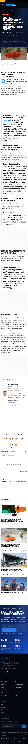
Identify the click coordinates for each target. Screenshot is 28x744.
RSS (19, 741)
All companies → (5, 695)
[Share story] (7, 64)
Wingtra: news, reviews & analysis (19, 481)
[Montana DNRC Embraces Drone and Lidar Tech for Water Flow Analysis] (14, 584)
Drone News (18, 679)
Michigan (10, 379)
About (2, 704)
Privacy (3, 741)
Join (24, 726)
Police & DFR (18, 687)
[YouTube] (11, 672)
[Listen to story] (11, 64)
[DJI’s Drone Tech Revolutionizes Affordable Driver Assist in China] (14, 560)
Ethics (2, 712)
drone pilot (20, 115)
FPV (16, 692)
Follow (14, 405)
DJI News (17, 681)
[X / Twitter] (3, 672)
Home (3, 10)
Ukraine (17, 690)
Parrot (2, 687)
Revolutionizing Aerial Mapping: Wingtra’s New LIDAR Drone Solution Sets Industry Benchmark (12, 520)
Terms (8, 741)
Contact (3, 707)
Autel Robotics (4, 681)
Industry (17, 698)
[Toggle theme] (25, 5)
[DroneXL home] (11, 5)
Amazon (3, 690)
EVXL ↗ (3, 715)
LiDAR (3, 379)
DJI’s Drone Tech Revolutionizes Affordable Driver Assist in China (11, 569)
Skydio (2, 684)
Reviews (17, 695)
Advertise (3, 709)
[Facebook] (7, 672)
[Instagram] (16, 672)
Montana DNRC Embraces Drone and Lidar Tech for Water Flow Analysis (12, 593)
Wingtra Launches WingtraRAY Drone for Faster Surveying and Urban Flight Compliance (10, 545)
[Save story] (3, 64)
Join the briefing (9, 629)
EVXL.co (10, 397)
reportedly (7, 120)
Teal (2, 692)
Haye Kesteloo (13, 384)
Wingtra (11, 10)
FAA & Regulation (19, 684)
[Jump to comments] (15, 64)
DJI (2, 679)
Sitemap (14, 741)
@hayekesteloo (12, 402)
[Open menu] (3, 5)
